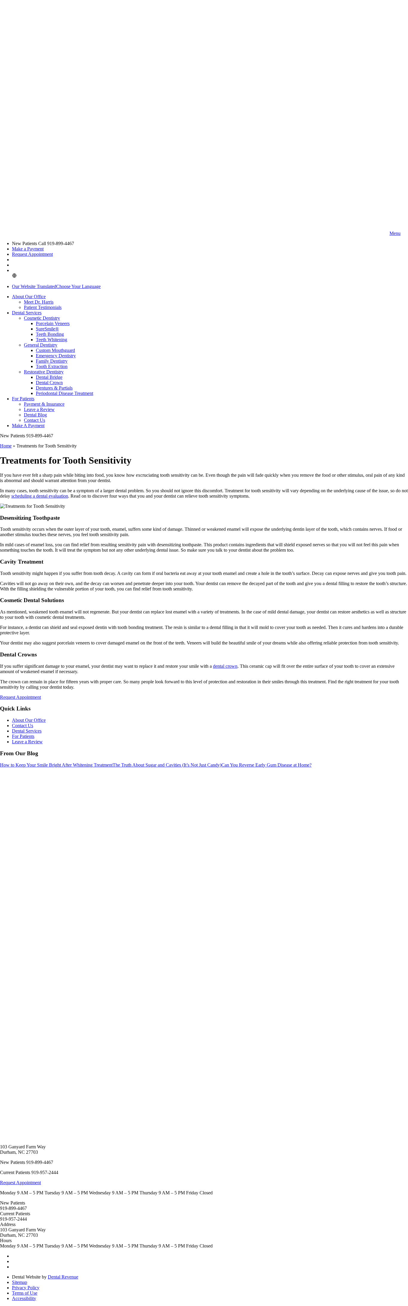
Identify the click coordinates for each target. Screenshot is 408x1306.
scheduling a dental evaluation (39, 496)
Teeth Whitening (51, 339)
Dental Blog (35, 414)
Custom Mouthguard (55, 350)
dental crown (225, 666)
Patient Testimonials (43, 307)
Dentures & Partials (54, 387)
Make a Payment (28, 248)
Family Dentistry (52, 361)
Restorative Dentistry (44, 371)
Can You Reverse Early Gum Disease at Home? (266, 764)
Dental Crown (49, 382)
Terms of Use (24, 1293)
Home (6, 445)
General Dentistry (40, 344)
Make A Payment (28, 425)
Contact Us (34, 420)
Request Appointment (32, 254)
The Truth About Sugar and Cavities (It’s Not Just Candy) (167, 764)
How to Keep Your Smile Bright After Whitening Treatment (56, 764)
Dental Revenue (63, 1276)
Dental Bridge (49, 377)
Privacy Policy (25, 1287)
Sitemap (19, 1282)
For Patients (23, 398)
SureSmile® (47, 328)
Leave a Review (39, 409)
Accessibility (24, 1298)
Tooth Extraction (52, 366)
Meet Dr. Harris (38, 301)
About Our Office (29, 296)
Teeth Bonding (50, 334)
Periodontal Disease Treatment (64, 393)
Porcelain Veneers (53, 323)
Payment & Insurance (44, 404)
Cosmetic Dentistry (42, 318)
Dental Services (27, 312)
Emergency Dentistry (56, 355)
